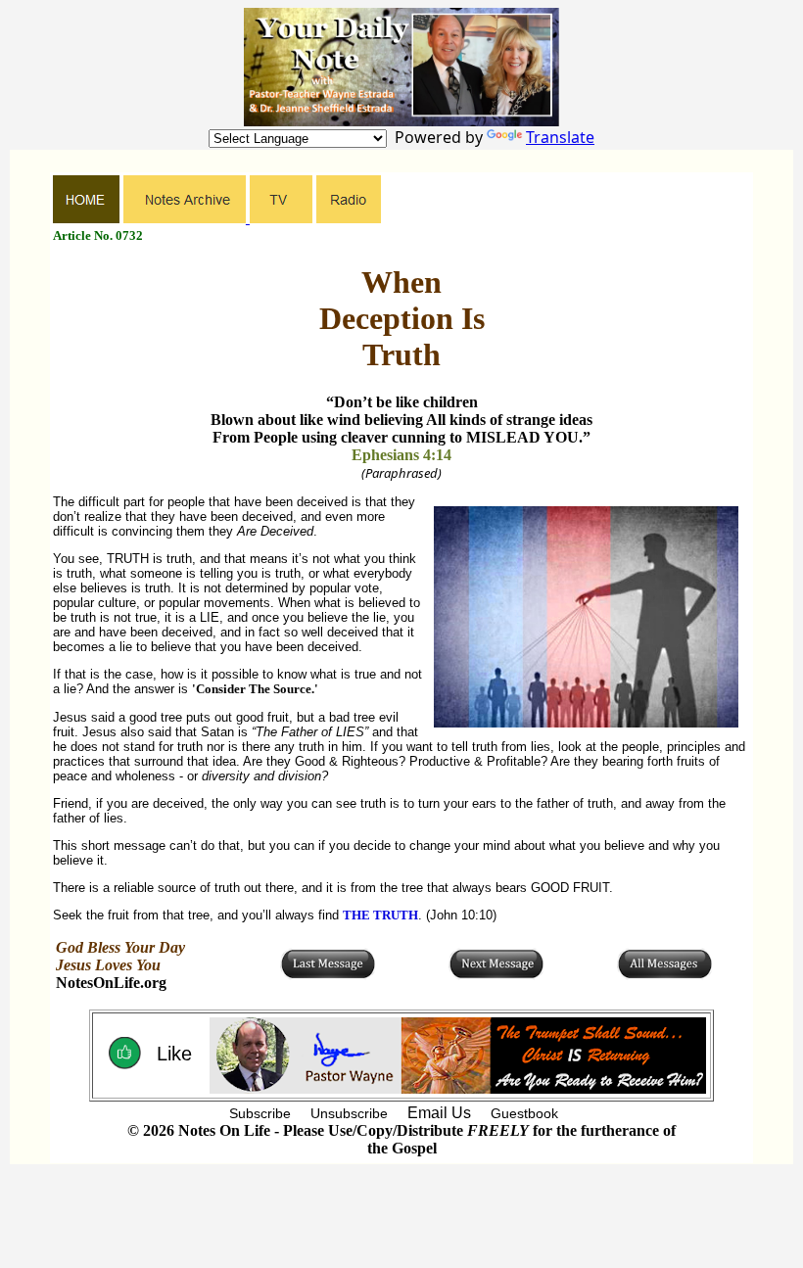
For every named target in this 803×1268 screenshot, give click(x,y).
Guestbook (524, 1113)
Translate (560, 137)
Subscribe (260, 1113)
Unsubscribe (349, 1113)
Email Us (439, 1112)
